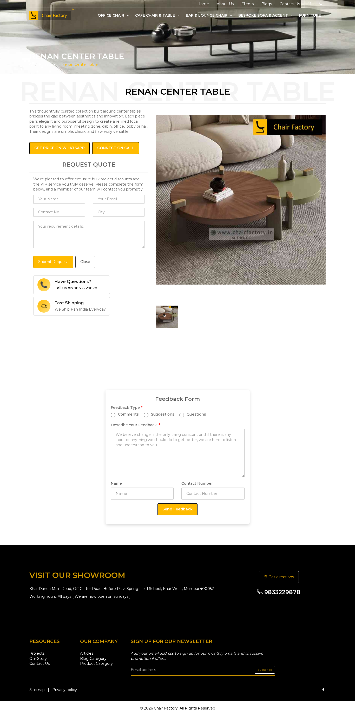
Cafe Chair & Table (155, 15)
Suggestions (162, 414)
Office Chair (111, 15)
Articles (86, 653)
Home (203, 4)
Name (116, 483)
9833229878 (281, 592)
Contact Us (290, 4)
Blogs (266, 4)
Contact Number (197, 483)
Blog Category (93, 658)
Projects (36, 653)
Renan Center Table (80, 64)
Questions (196, 414)
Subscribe (265, 670)
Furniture (310, 15)
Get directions (280, 577)
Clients (247, 4)
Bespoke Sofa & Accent (263, 15)
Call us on (76, 288)
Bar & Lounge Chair (207, 15)
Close (85, 261)
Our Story (38, 658)
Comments (128, 414)
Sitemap (37, 689)
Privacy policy (64, 689)
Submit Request (53, 261)
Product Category (96, 663)
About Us (225, 4)
